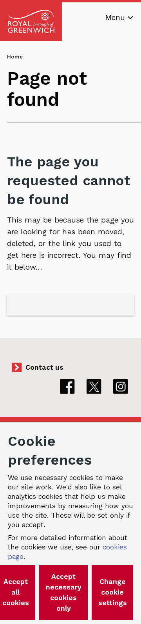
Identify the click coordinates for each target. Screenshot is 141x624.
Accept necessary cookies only (63, 592)
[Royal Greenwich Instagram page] (120, 386)
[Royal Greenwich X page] (94, 386)
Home (15, 56)
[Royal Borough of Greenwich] (31, 21)
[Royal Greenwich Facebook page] (67, 386)
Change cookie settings (112, 592)
